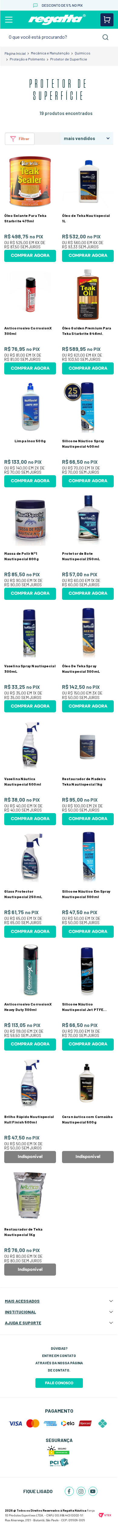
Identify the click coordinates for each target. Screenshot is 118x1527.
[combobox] (59, 37)
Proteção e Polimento (27, 59)
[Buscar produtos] (106, 37)
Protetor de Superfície (68, 59)
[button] (19, 138)
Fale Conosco (59, 1383)
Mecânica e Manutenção (50, 53)
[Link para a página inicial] (15, 53)
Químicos (82, 53)
